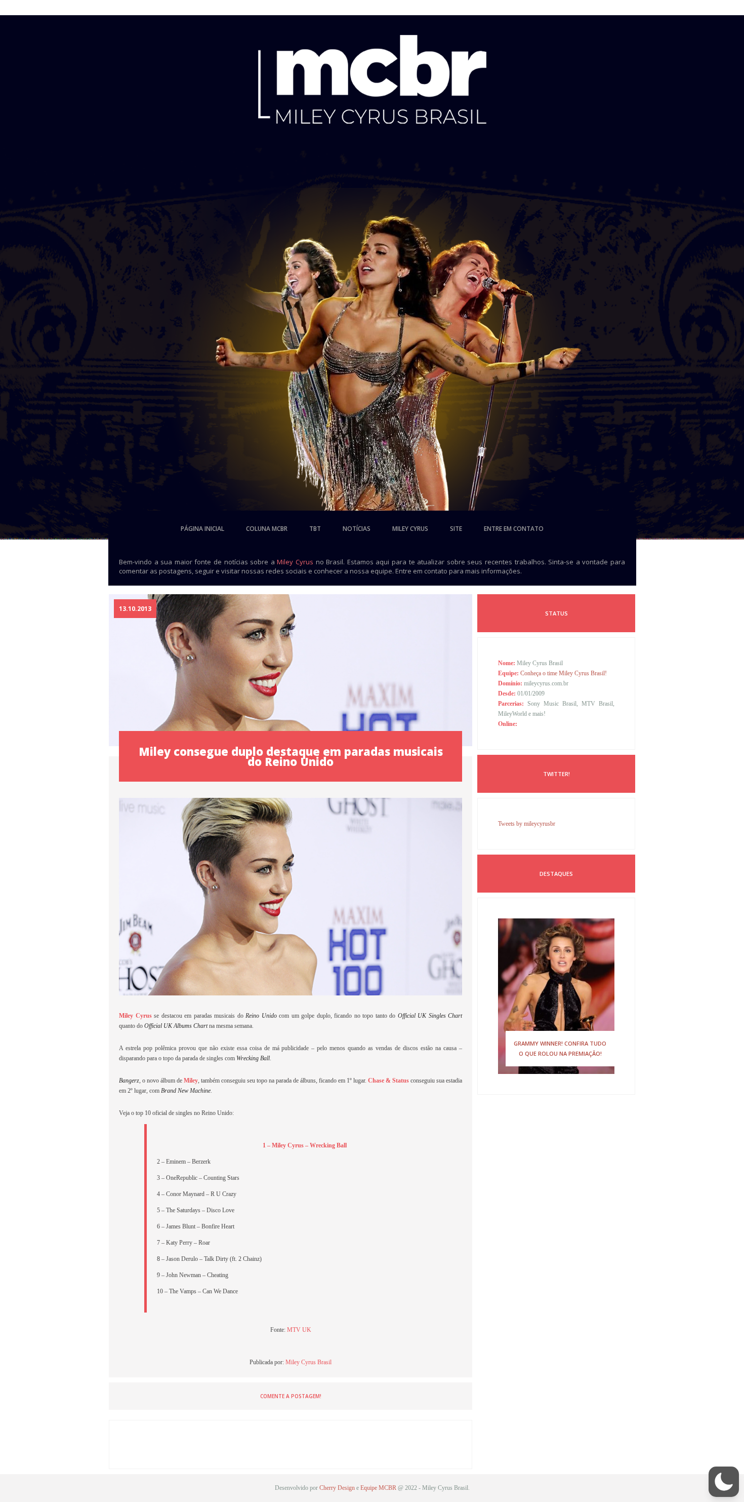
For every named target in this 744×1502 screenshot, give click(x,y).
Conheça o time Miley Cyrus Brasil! (563, 673)
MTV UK (299, 1329)
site (456, 528)
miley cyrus (410, 528)
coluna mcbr (266, 528)
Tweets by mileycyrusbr (526, 823)
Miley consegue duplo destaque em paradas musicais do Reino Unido (291, 756)
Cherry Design (337, 1487)
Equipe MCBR (378, 1487)
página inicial (202, 528)
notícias (356, 528)
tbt (315, 528)
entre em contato (514, 528)
